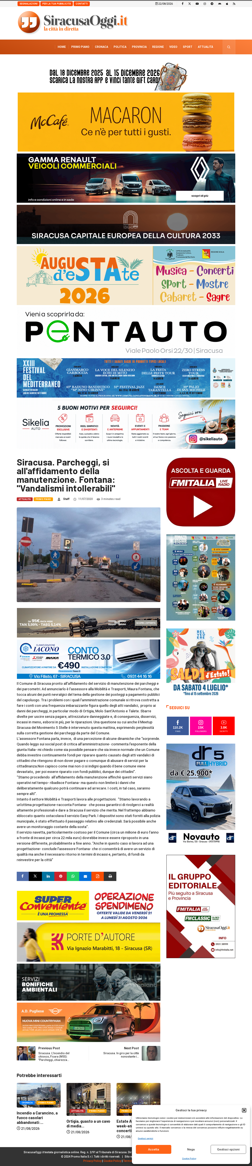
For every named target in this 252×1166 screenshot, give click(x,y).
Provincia (139, 46)
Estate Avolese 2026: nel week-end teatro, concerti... (39, 1126)
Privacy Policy (92, 1160)
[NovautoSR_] (200, 795)
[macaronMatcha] (126, 122)
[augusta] (126, 275)
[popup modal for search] (228, 47)
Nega (191, 1149)
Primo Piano (80, 46)
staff (66, 499)
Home (62, 46)
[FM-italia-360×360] (200, 492)
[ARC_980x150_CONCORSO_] (126, 75)
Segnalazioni (28, 3)
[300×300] (200, 663)
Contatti (82, 3)
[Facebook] (182, 3)
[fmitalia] (126, 378)
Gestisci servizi (145, 1138)
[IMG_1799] (88, 905)
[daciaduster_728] (88, 622)
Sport (187, 46)
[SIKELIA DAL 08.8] (126, 424)
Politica (120, 46)
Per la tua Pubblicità (56, 3)
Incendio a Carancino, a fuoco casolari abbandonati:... (88, 1117)
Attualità (205, 46)
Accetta (153, 1149)
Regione (158, 46)
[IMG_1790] (126, 331)
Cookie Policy (189, 1158)
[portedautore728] (88, 942)
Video (173, 46)
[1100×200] (126, 224)
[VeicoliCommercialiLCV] (126, 178)
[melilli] (200, 577)
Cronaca (101, 46)
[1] (200, 906)
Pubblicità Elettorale (196, 61)
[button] (244, 1110)
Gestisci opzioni (228, 1149)
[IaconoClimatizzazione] (88, 659)
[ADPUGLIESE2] (88, 1022)
